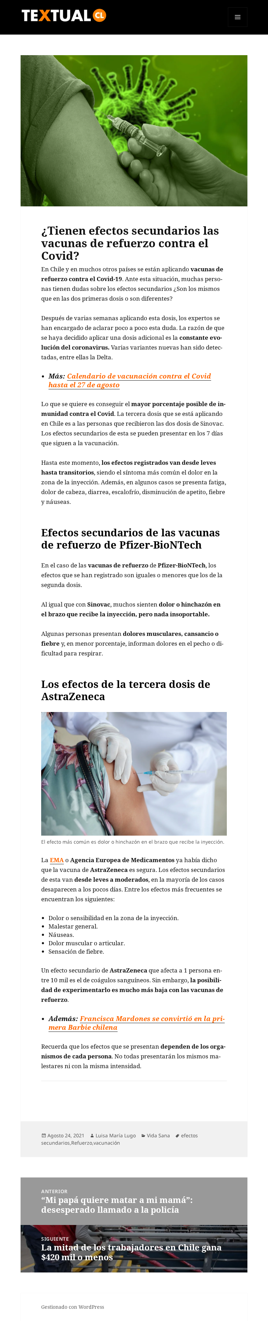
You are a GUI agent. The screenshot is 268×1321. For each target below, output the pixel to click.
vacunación (107, 1142)
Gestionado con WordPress (72, 1307)
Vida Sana (158, 1135)
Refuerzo (81, 1142)
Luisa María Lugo (116, 1135)
